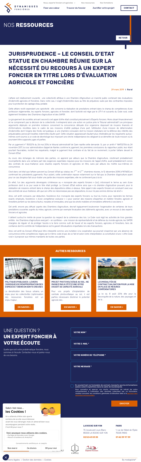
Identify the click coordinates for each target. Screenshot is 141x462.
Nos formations (106, 3)
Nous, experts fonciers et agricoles (58, 3)
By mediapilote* (129, 460)
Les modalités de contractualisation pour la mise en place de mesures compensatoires (116, 286)
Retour (123, 38)
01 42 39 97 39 (123, 437)
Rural (129, 89)
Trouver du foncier (76, 8)
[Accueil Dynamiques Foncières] (21, 12)
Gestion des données (32, 460)
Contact (129, 8)
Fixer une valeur (52, 8)
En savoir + (24, 307)
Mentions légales (12, 460)
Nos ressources (88, 3)
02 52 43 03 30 (90, 437)
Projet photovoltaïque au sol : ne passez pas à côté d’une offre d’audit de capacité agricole (70, 284)
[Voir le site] (75, 448)
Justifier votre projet (103, 8)
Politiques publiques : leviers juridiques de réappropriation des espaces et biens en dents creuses (24, 284)
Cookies (47, 460)
